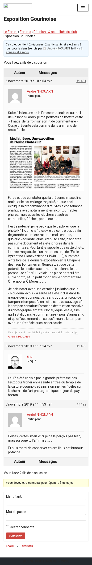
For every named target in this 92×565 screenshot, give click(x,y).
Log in (10, 546)
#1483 (81, 346)
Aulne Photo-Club (40, 561)
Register (27, 546)
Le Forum (10, 32)
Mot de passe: (16, 512)
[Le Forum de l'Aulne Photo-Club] (18, 7)
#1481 (81, 81)
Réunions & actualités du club (55, 32)
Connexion (15, 535)
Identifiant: (14, 496)
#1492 (81, 404)
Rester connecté (22, 527)
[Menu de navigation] (82, 8)
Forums (25, 32)
